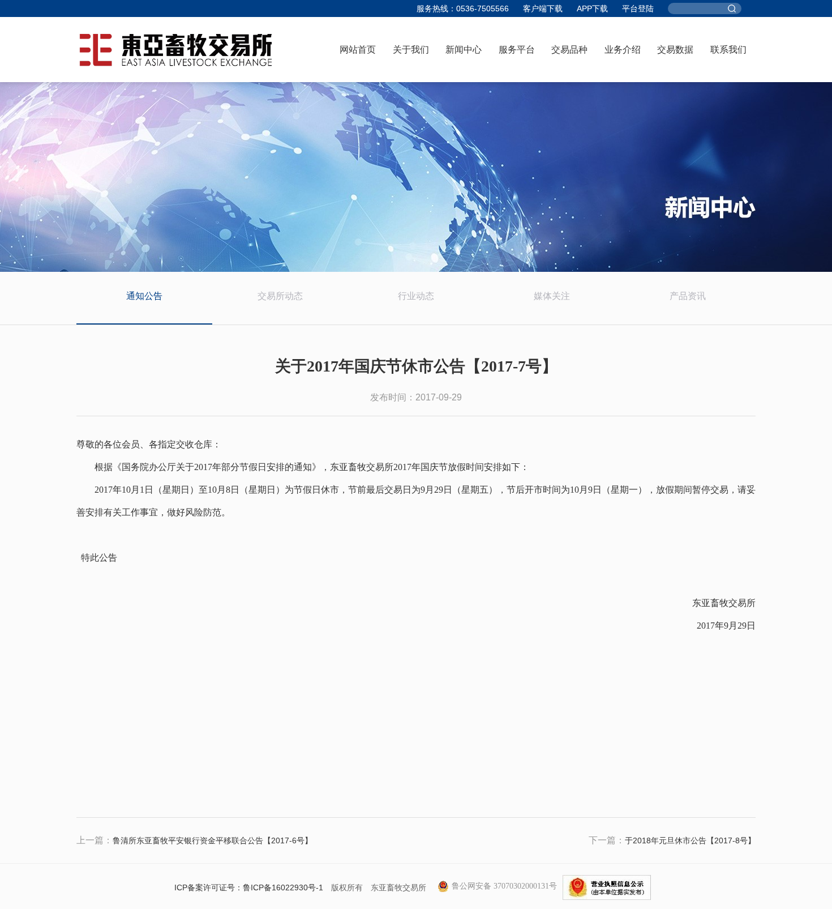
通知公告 (144, 296)
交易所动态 (280, 296)
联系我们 (728, 49)
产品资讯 (688, 296)
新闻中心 (463, 49)
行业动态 (416, 296)
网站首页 (358, 49)
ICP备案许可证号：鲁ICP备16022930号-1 (248, 887)
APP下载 (592, 8)
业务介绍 (622, 49)
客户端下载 (543, 8)
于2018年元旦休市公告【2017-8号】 (690, 840)
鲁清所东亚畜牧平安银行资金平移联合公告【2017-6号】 (212, 840)
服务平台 (517, 49)
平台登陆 (638, 8)
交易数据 (675, 49)
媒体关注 (552, 296)
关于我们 (411, 49)
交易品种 (569, 49)
